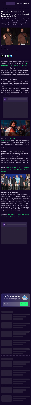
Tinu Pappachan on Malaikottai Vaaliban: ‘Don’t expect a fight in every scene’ (15, 215)
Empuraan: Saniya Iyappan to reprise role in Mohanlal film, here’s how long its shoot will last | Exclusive (15, 169)
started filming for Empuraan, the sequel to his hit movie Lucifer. (14, 65)
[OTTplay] (3, 3)
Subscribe (24, 304)
